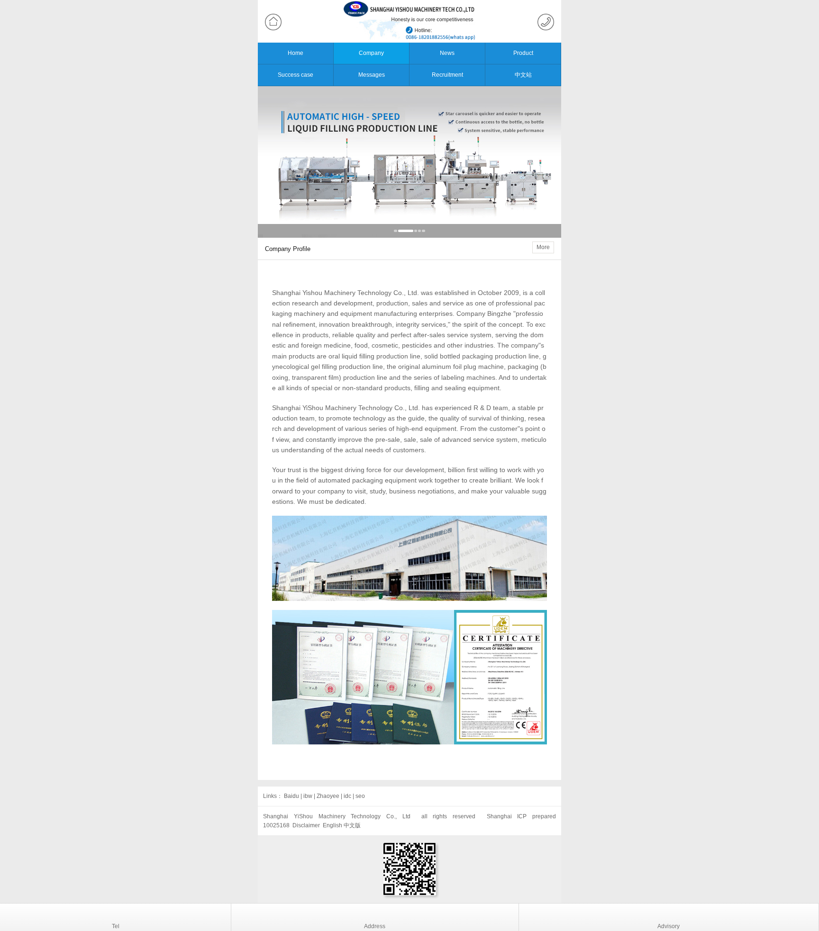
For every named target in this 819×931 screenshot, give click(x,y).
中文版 (352, 825)
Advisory (668, 926)
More (543, 247)
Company (371, 53)
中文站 (523, 75)
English (332, 825)
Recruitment (447, 75)
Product (523, 53)
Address (374, 926)
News (447, 53)
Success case (295, 75)
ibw (307, 796)
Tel (115, 926)
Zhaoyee (328, 796)
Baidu (291, 796)
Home (295, 53)
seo (360, 796)
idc (347, 796)
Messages (371, 75)
